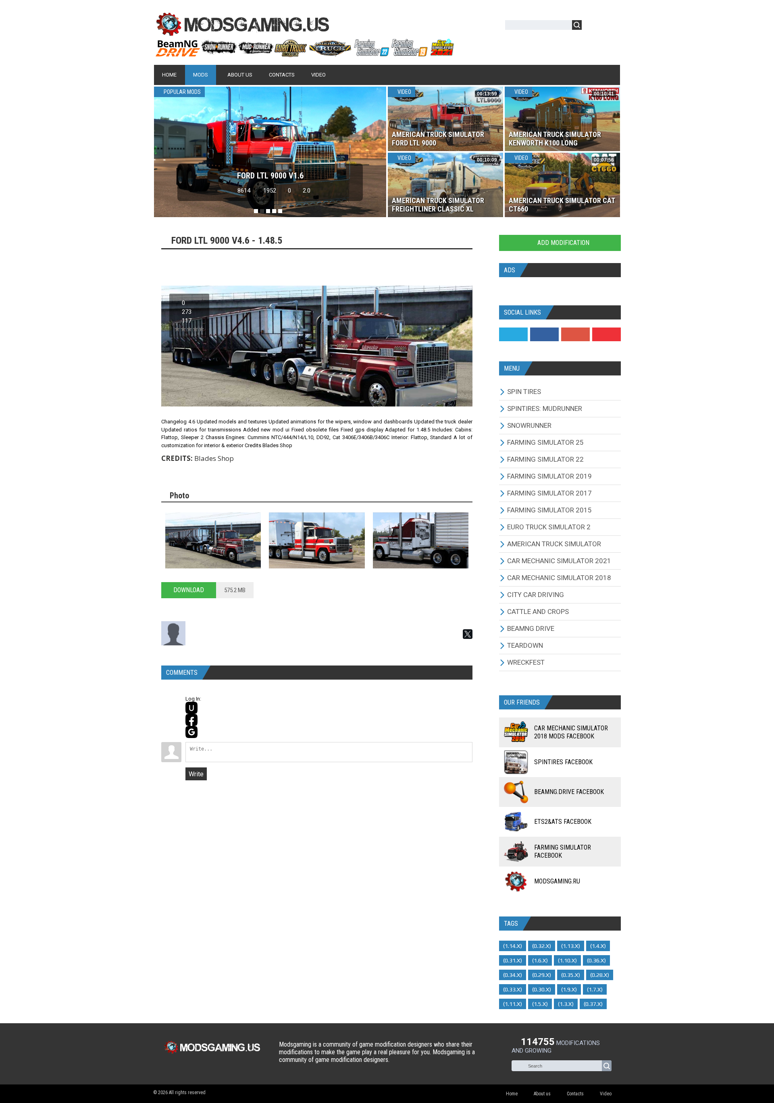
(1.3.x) (566, 1004)
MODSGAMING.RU (557, 881)
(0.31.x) (512, 960)
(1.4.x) (598, 946)
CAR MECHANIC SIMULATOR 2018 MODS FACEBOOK (571, 732)
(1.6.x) (540, 960)
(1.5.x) (540, 1004)
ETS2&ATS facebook (562, 821)
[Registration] (611, 26)
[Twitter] (513, 334)
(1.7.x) (595, 989)
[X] (467, 634)
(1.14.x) (512, 946)
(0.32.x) (541, 946)
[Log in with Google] (191, 732)
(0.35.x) (570, 975)
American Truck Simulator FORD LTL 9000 (438, 138)
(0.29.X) (541, 975)
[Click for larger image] (213, 540)
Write (196, 774)
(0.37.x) (593, 1004)
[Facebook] (544, 334)
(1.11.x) (512, 1004)
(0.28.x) (599, 975)
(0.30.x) (541, 989)
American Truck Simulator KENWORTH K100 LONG (555, 138)
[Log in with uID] (191, 708)
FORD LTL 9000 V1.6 (270, 175)
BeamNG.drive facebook (569, 792)
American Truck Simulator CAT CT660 (562, 204)
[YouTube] (606, 334)
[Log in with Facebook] (191, 720)
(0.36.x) (596, 960)
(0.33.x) (512, 989)
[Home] (304, 54)
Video (403, 92)
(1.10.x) (567, 960)
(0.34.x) (512, 975)
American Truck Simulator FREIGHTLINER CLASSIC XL (438, 204)
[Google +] (575, 334)
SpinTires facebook (563, 762)
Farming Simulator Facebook (562, 851)
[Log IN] (592, 26)
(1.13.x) (570, 946)
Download (188, 590)
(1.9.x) (569, 989)
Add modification (562, 243)
